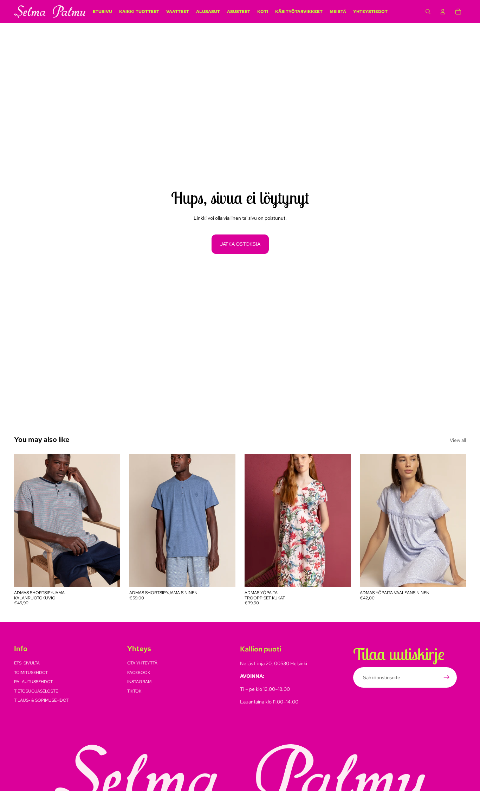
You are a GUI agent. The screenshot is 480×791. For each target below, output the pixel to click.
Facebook (138, 672)
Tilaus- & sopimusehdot (41, 700)
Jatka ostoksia (240, 244)
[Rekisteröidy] (446, 677)
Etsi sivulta (27, 663)
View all (458, 440)
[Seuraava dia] (109, 520)
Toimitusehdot (31, 672)
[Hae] (428, 11)
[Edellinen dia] (24, 520)
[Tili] (442, 11)
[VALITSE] (109, 576)
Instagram (139, 682)
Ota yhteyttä (142, 663)
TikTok (134, 691)
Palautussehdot (33, 682)
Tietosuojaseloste (36, 691)
